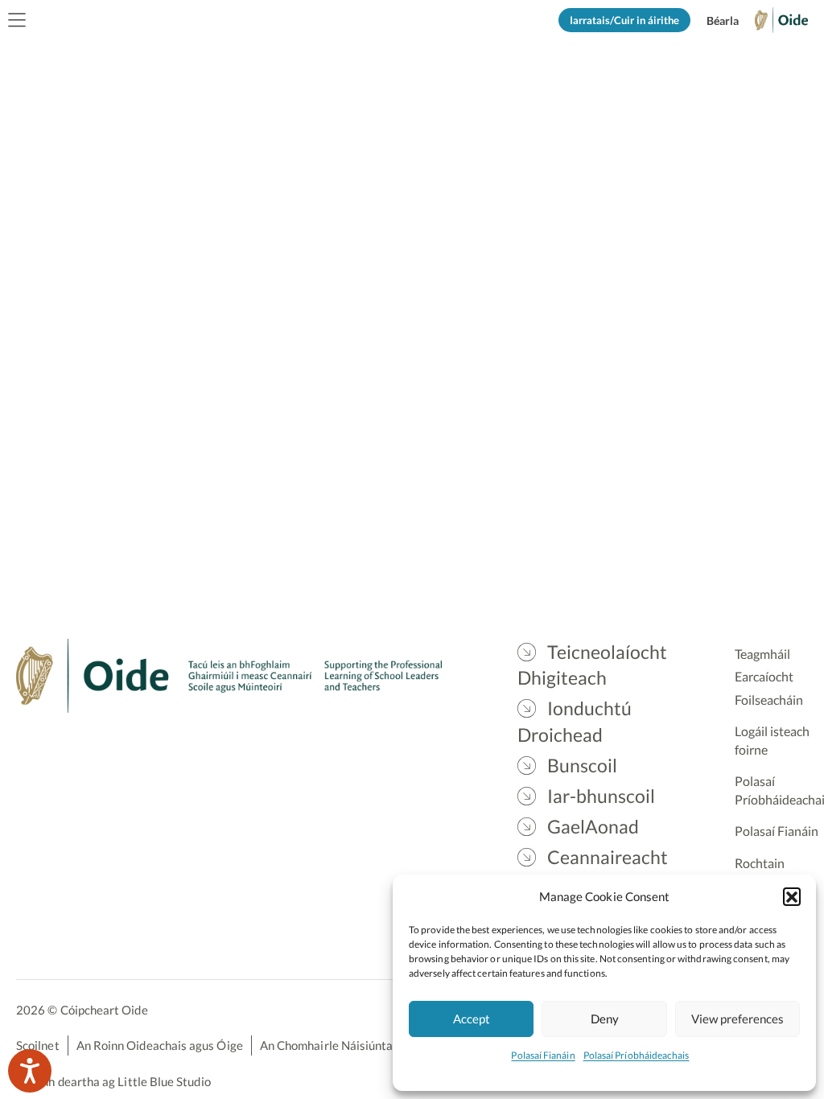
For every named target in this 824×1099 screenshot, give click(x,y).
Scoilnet (38, 1045)
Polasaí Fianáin (543, 1055)
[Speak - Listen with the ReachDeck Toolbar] (30, 1071)
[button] (792, 896)
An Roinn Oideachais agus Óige (159, 1045)
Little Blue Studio (163, 1081)
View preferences (737, 1018)
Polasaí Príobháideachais (636, 1055)
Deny (605, 1018)
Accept (471, 1018)
